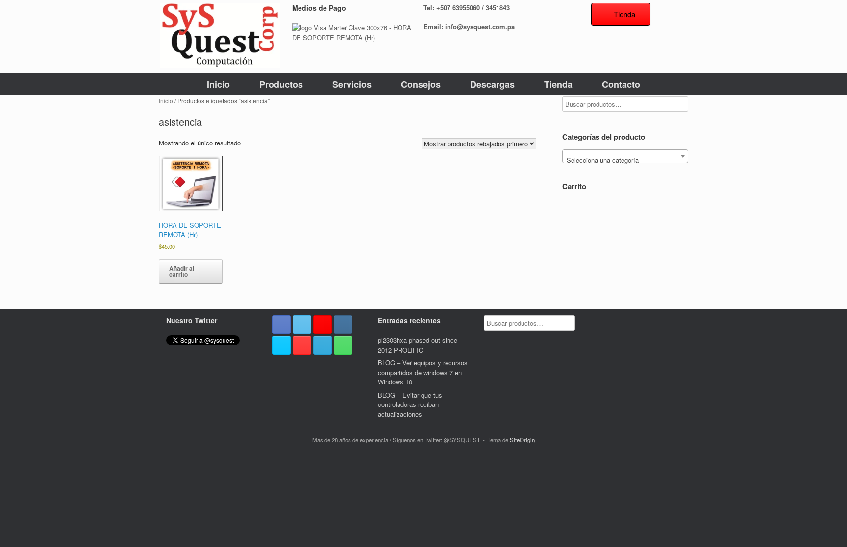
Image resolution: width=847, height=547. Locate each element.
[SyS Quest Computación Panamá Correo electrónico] (322, 345)
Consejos (421, 84)
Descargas (492, 84)
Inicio (218, 84)
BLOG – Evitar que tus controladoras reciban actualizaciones (410, 404)
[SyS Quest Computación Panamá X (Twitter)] (302, 324)
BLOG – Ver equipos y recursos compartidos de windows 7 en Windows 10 (423, 372)
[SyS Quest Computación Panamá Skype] (281, 345)
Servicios (352, 84)
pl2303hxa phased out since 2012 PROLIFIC (417, 345)
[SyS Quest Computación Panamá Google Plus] (322, 324)
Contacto (621, 84)
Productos (281, 84)
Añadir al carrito (181, 271)
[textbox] (625, 160)
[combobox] (625, 156)
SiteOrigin (522, 440)
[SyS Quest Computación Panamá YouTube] (302, 345)
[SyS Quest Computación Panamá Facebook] (281, 324)
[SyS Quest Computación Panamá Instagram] (343, 324)
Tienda (558, 84)
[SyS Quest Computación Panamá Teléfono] (343, 345)
